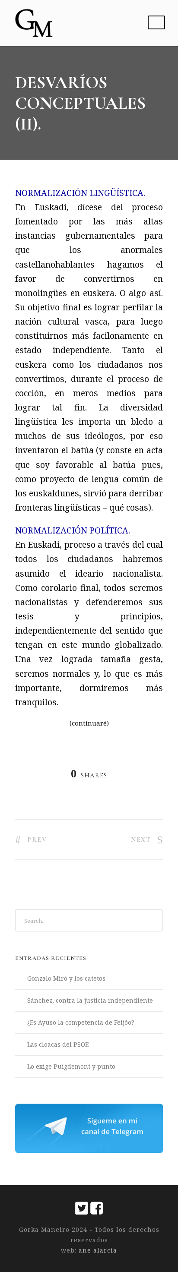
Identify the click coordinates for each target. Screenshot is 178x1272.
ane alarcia (96, 1250)
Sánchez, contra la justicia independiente (90, 1000)
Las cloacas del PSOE (58, 1044)
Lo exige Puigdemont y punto (71, 1066)
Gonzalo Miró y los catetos (66, 978)
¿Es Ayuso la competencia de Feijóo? (80, 1022)
